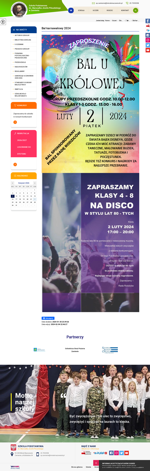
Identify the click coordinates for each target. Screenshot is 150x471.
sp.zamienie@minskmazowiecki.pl (109, 3)
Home (107, 20)
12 (23, 196)
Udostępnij (49, 318)
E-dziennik (19, 44)
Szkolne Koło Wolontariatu (21, 95)
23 (12, 202)
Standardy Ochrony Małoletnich (23, 84)
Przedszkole (20, 62)
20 (27, 199)
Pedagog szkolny (22, 49)
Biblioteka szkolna (23, 40)
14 (31, 196)
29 (35, 202)
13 (27, 196)
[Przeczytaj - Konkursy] (27, 106)
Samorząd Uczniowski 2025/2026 (24, 77)
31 (16, 205)
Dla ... (120, 20)
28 (31, 202)
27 (27, 202)
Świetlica (19, 89)
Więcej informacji (15, 122)
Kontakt (125, 10)
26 (23, 202)
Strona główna (71, 10)
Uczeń (95, 10)
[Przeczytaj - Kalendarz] (27, 176)
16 (12, 199)
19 (23, 199)
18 (20, 199)
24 (16, 202)
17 (16, 199)
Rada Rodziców (21, 67)
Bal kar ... (135, 20)
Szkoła (81, 10)
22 (35, 199)
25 (20, 202)
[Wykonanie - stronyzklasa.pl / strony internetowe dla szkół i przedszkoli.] (15, 467)
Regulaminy (19, 71)
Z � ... (127, 20)
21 (31, 199)
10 (16, 196)
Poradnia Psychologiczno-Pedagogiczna (22, 56)
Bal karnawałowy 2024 (56, 28)
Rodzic (110, 10)
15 (35, 196)
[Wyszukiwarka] (136, 10)
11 (20, 196)
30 (12, 205)
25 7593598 (134, 3)
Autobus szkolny (22, 35)
